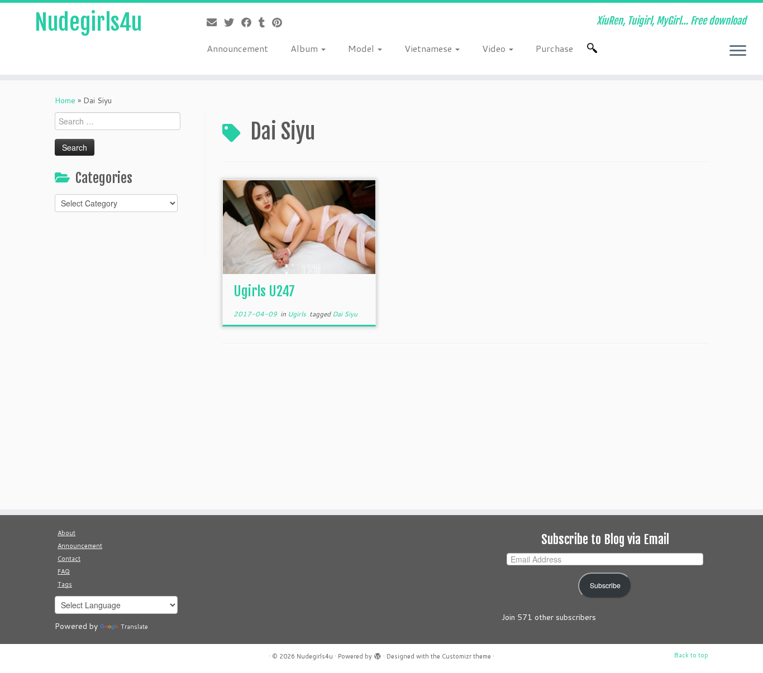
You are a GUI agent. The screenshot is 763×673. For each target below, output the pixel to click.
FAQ (64, 571)
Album (305, 48)
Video (495, 48)
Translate (134, 626)
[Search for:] (594, 48)
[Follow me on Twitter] (232, 22)
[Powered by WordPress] (378, 654)
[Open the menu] (737, 51)
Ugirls (298, 314)
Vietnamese (429, 48)
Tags (65, 584)
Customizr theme (466, 656)
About (66, 532)
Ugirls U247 (264, 291)
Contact (69, 558)
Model (362, 48)
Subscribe (605, 585)
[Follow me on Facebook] (250, 22)
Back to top (691, 655)
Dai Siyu (344, 314)
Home (65, 100)
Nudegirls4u (88, 22)
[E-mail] (215, 22)
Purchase (554, 48)
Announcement (237, 48)
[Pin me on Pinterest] (280, 22)
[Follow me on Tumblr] (265, 22)
